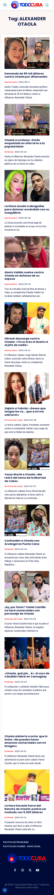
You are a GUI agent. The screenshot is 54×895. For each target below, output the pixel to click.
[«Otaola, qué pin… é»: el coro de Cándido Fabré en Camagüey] (27, 653)
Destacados (10, 82)
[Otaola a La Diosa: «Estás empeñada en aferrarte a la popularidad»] (27, 119)
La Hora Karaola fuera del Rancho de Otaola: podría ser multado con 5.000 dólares (25, 809)
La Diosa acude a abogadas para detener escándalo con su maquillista (26, 209)
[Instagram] (23, 870)
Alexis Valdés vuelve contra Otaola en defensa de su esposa (24, 275)
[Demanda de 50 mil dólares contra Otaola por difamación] (27, 53)
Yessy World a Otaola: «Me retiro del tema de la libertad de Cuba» (25, 477)
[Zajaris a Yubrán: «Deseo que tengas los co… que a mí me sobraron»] (27, 388)
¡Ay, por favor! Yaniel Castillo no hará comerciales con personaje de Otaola (25, 610)
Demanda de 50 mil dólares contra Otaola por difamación (25, 75)
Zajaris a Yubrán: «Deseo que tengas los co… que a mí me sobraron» (25, 411)
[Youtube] (37, 870)
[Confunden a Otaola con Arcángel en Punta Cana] (27, 520)
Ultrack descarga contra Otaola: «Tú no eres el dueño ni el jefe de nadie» (26, 342)
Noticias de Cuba (13, 420)
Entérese (8, 152)
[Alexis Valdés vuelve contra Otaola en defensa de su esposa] (27, 252)
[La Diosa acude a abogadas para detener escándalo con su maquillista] (27, 185)
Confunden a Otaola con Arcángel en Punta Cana (21, 542)
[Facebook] (15, 870)
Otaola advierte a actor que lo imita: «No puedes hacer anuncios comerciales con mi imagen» (26, 741)
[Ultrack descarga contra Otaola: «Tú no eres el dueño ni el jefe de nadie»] (27, 318)
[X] (30, 870)
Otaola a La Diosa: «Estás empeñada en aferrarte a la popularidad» (24, 143)
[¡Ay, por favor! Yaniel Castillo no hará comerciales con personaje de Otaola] (27, 587)
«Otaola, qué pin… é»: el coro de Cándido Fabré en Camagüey (26, 674)
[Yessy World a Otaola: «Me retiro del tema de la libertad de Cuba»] (27, 454)
